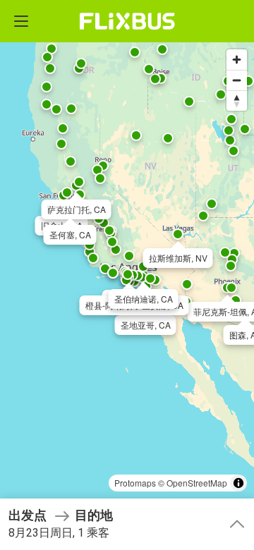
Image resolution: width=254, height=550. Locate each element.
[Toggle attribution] (238, 483)
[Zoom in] (236, 59)
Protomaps (135, 483)
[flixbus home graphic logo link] (127, 21)
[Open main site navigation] (21, 21)
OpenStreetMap (197, 483)
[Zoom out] (236, 80)
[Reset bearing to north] (236, 100)
